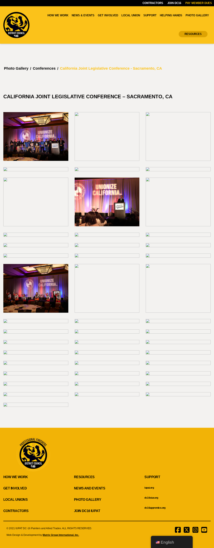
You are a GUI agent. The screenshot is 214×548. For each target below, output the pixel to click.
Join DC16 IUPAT (87, 511)
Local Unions (15, 499)
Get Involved (108, 15)
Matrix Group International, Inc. (61, 535)
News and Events (89, 488)
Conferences (44, 68)
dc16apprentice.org (155, 507)
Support (150, 15)
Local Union (130, 15)
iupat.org (149, 487)
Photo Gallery (197, 15)
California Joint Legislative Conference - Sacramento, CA (111, 68)
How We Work (57, 15)
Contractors (153, 3)
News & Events (83, 15)
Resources (193, 34)
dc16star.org (151, 497)
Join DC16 (174, 3)
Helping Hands (171, 15)
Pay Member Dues (198, 3)
